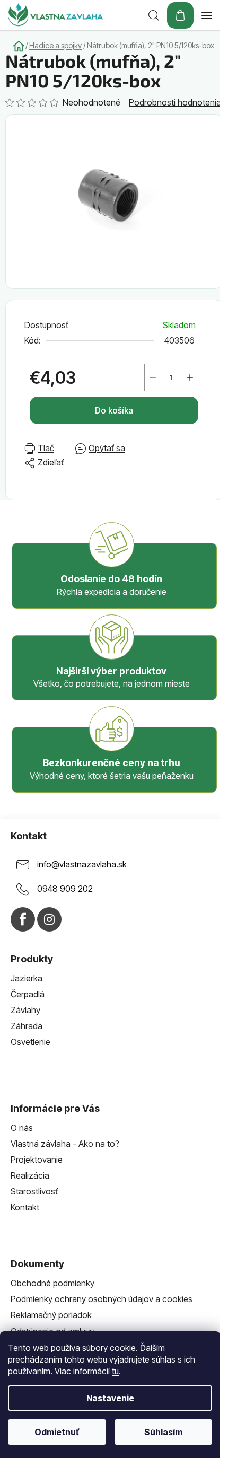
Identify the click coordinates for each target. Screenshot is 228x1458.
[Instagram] (49, 919)
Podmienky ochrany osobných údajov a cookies (101, 1299)
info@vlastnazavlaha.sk (82, 864)
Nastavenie (110, 1398)
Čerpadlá (28, 994)
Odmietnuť (56, 1432)
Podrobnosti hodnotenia (175, 102)
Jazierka (26, 978)
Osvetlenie (30, 1042)
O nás (22, 1127)
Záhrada (26, 1026)
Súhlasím (163, 1432)
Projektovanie (37, 1159)
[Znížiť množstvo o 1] (153, 377)
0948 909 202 (65, 888)
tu (115, 1371)
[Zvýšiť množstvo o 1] (190, 377)
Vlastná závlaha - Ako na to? (65, 1143)
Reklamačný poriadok (51, 1315)
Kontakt (25, 1207)
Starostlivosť (34, 1191)
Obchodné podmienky (52, 1283)
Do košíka (114, 410)
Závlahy (25, 1010)
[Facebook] (23, 919)
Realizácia (30, 1175)
